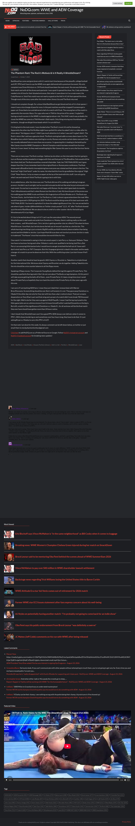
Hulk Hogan (90, 799)
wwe (80, 345)
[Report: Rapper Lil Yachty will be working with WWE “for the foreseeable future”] (29, 27)
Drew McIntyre (51, 799)
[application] (67, 746)
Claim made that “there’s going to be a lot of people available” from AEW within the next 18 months (110, 163)
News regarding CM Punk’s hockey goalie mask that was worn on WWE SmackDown (110, 55)
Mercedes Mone (65, 802)
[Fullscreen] (128, 780)
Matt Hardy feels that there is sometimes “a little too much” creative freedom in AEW (110, 137)
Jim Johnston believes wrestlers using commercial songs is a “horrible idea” (108, 143)
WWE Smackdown (99, 810)
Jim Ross (114, 799)
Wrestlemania (50, 810)
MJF (77, 802)
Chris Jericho (11, 799)
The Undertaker (117, 806)
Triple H (21, 810)
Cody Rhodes (28, 345)
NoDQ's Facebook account (21, 336)
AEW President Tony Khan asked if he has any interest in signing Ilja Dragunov (109, 92)
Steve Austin (77, 806)
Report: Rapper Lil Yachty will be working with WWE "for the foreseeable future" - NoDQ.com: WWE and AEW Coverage (52, 682)
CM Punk (24, 799)
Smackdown (64, 806)
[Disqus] (50, 430)
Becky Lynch (60, 795)
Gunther (78, 799)
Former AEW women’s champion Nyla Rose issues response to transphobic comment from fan (110, 69)
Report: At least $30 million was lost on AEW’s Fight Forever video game (109, 177)
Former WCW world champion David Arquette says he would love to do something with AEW (110, 99)
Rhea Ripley (110, 802)
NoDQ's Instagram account (73, 333)
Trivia (63, 20)
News (7, 20)
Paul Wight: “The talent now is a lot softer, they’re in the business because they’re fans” (110, 42)
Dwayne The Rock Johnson (42, 345)
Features (25, 20)
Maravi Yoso (11, 654)
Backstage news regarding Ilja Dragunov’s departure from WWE (109, 156)
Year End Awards (38, 20)
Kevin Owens (37, 802)
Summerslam (91, 806)
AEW (12, 345)
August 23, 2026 (73, 663)
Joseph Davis (14, 77)
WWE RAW (85, 810)
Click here (14, 333)
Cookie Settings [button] (117, 3)
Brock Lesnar (87, 795)
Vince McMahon (35, 810)
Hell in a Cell (55, 345)
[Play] (7, 780)
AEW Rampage (35, 795)
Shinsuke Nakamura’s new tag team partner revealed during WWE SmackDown (110, 107)
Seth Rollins (51, 806)
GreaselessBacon (13, 668)
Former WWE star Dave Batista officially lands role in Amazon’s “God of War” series (110, 171)
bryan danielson (102, 795)
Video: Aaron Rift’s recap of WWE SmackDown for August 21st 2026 (107, 122)
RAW (99, 802)
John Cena (10, 802)
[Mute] (125, 780)
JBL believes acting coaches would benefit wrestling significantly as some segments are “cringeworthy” (110, 84)
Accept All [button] (128, 3)
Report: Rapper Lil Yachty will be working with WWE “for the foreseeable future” (56, 27)
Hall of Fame (53, 20)
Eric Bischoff (66, 799)
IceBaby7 (10, 687)
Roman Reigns (11, 806)
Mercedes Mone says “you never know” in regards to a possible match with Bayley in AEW (110, 129)
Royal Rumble (25, 806)
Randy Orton (88, 802)
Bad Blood (19, 345)
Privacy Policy (126, 822)
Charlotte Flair (117, 795)
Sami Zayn (38, 806)
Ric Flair (122, 802)
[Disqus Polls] (50, 377)
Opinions (16, 20)
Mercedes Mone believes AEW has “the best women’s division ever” (110, 61)
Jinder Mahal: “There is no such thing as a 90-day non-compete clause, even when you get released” (110, 114)
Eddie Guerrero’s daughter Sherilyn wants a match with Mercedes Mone (110, 49)
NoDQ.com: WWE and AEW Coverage (51, 9)
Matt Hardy (50, 802)
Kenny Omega (23, 802)
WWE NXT (72, 810)
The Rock (64, 345)
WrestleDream (72, 345)
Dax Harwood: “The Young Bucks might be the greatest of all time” (110, 150)
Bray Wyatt (74, 795)
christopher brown (13, 679)
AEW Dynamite (20, 795)
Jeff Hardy (103, 799)
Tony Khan (10, 810)
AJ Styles (48, 795)
